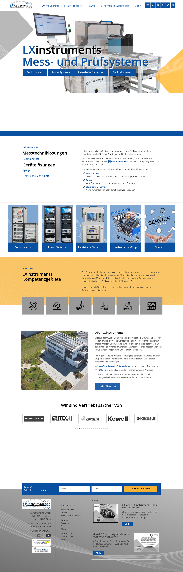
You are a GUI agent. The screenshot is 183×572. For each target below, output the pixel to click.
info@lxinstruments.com (39, 523)
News (63, 526)
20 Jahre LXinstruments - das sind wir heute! (139, 506)
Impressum (66, 533)
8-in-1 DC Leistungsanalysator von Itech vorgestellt (111, 535)
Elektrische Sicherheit (115, 5)
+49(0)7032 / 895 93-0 (41, 526)
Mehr (128, 523)
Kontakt (64, 520)
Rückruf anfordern (140, 488)
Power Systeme (61, 72)
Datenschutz (67, 536)
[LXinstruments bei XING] (43, 536)
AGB (63, 539)
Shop (138, 5)
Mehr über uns (107, 386)
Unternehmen (50, 5)
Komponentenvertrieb (121, 161)
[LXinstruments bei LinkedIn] (38, 536)
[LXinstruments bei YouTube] (48, 536)
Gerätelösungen (122, 72)
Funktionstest (73, 5)
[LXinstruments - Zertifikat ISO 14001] (41, 552)
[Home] (21, 8)
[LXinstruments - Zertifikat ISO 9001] (41, 545)
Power (91, 5)
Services (65, 523)
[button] (75, 428)
